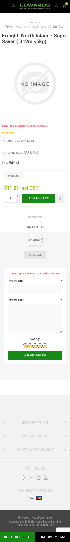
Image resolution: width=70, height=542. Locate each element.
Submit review (35, 355)
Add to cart (38, 198)
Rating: (35, 339)
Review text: (16, 300)
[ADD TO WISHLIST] (60, 198)
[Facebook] (24, 477)
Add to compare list (20, 141)
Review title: (16, 281)
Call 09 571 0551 (53, 537)
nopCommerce (42, 517)
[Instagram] (39, 477)
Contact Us (35, 227)
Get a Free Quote (17, 537)
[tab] (35, 217)
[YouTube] (31, 477)
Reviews (35, 217)
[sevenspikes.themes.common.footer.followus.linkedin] (46, 477)
